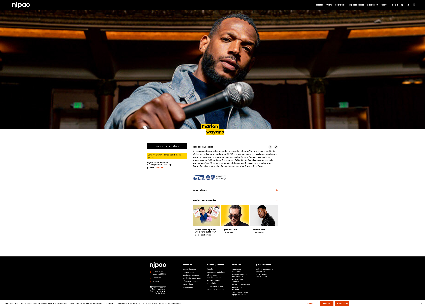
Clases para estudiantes (236, 270)
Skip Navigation (68, 263)
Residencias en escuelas (237, 280)
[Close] (421, 303)
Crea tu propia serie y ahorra (167, 146)
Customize (310, 303)
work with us (188, 284)
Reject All (326, 303)
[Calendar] (414, 5)
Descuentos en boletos (216, 272)
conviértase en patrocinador (262, 275)
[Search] (408, 5)
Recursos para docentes (237, 288)
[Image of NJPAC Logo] (22, 5)
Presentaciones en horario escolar (239, 275)
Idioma (394, 5)
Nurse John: (205, 230)
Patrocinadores (263, 265)
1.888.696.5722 (158, 278)
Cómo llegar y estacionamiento (214, 276)
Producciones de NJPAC (192, 278)
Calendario (211, 283)
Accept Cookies (342, 303)
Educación (236, 265)
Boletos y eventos (215, 265)
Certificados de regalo (216, 286)
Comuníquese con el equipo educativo (240, 293)
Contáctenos (188, 287)
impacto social (188, 272)
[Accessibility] (402, 5)
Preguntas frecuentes (215, 289)
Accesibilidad (158, 281)
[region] (212, 303)
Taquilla (210, 269)
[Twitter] (276, 147)
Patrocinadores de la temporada (264, 270)
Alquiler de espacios (191, 275)
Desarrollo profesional (241, 284)
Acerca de (187, 265)
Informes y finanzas (190, 281)
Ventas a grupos (213, 280)
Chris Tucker (259, 229)
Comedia (159, 167)
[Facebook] (270, 147)
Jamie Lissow (230, 229)
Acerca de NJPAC (189, 269)
